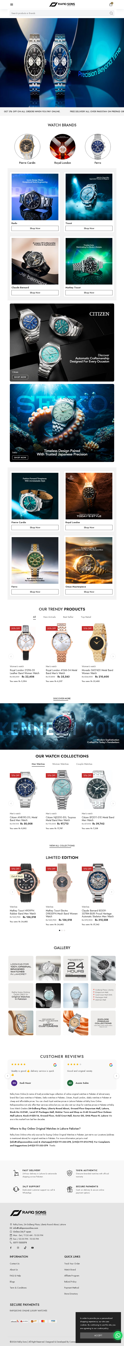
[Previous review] (7, 1075)
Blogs (12, 1281)
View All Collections (62, 845)
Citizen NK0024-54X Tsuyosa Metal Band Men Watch (97, 819)
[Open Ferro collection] (35, 560)
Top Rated (86, 616)
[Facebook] (10, 1247)
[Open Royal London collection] (89, 496)
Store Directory (71, 1293)
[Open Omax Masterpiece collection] (89, 560)
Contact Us (14, 1263)
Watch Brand (70, 1269)
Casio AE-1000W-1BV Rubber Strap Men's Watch (25, 671)
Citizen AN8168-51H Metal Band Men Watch (60, 819)
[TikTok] (25, 1247)
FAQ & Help (15, 1275)
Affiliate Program (71, 1275)
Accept (98, 1335)
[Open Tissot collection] (89, 197)
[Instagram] (18, 1247)
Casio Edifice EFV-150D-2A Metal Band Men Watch (60, 671)
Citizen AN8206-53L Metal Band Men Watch (24, 819)
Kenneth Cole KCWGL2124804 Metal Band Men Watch (25, 913)
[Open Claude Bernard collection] (35, 261)
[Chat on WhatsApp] (117, 1335)
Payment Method (71, 1287)
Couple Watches (84, 763)
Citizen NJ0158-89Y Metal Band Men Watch (59, 912)
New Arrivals (49, 616)
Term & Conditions (18, 1287)
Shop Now (35, 228)
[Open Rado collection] (35, 197)
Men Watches (38, 763)
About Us (14, 1269)
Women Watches (60, 763)
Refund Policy (70, 1281)
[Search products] (111, 13)
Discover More (62, 698)
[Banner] (62, 62)
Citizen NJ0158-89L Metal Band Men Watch (95, 912)
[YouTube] (32, 1247)
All (34, 616)
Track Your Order (72, 1263)
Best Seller (68, 616)
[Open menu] (13, 4)
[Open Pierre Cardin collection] (35, 496)
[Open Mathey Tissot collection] (89, 261)
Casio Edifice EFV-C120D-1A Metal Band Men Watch (97, 671)
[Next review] (116, 1075)
